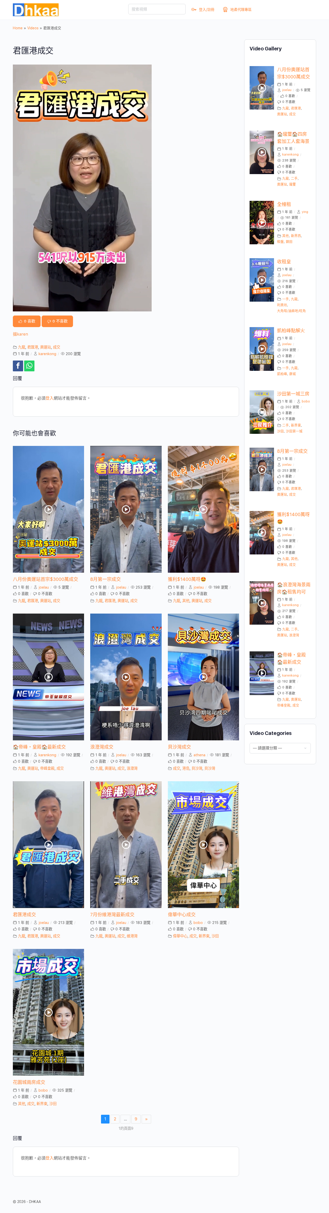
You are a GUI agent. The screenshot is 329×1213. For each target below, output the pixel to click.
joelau (44, 587)
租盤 (280, 242)
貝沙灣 (196, 768)
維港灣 (132, 936)
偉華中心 (180, 936)
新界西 (296, 236)
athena (199, 755)
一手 (285, 299)
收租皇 (284, 261)
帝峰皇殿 (47, 768)
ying (305, 212)
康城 (292, 374)
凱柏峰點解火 (291, 330)
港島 (185, 768)
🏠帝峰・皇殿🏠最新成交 (39, 747)
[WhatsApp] (29, 366)
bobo (198, 922)
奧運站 (45, 347)
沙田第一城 (294, 431)
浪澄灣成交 (101, 747)
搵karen (20, 334)
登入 (49, 398)
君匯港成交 (24, 914)
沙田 (215, 936)
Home (18, 28)
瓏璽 (292, 184)
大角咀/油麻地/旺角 (291, 311)
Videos (33, 28)
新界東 (204, 936)
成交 (56, 347)
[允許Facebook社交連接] (18, 366)
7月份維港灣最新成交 (112, 914)
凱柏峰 (282, 374)
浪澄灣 (132, 768)
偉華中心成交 (182, 914)
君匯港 (32, 347)
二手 (294, 178)
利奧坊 (282, 305)
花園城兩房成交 (29, 1082)
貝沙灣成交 (179, 747)
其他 (185, 600)
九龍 (21, 347)
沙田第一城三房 (293, 394)
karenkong (47, 354)
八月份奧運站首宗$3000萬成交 (45, 579)
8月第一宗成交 (105, 579)
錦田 (289, 242)
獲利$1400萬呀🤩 (187, 579)
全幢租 (284, 204)
